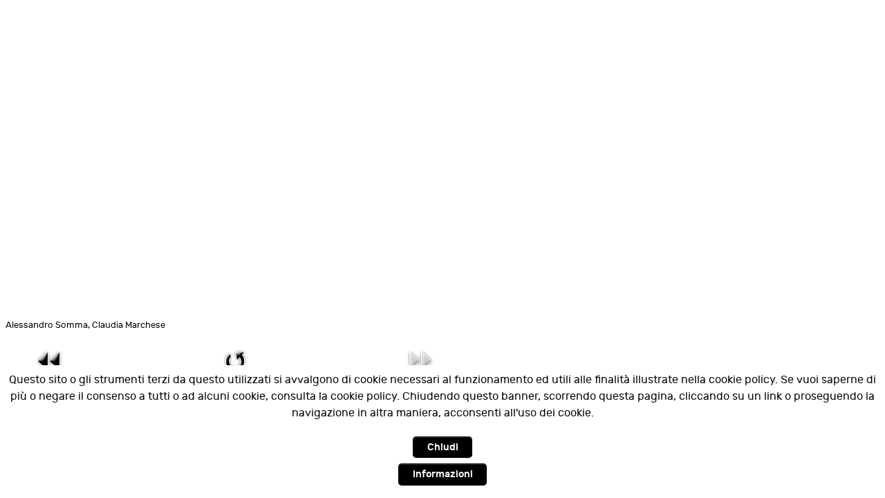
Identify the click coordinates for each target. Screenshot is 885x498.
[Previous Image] (49, 360)
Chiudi (442, 447)
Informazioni (443, 474)
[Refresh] (235, 360)
